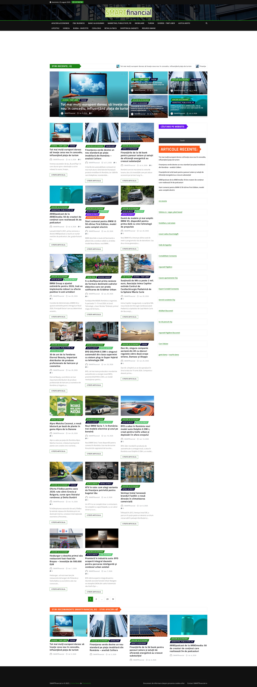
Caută (182, 140)
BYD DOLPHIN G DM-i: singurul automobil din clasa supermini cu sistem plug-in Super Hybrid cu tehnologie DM (101, 356)
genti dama (163, 355)
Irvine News (75, 683)
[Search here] (206, 23)
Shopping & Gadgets (129, 28)
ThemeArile (86, 683)
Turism (151, 23)
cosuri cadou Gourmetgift (168, 234)
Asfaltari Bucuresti (166, 311)
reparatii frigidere (165, 267)
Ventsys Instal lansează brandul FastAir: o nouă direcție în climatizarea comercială (133, 497)
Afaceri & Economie (60, 23)
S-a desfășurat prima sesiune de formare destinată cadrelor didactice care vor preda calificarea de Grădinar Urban (101, 285)
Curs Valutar (163, 344)
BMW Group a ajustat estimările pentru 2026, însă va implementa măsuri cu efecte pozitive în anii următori (66, 287)
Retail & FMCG (111, 28)
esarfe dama (174, 355)
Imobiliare (139, 23)
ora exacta (163, 201)
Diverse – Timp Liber (166, 23)
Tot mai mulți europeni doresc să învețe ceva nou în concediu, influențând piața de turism (147, 84)
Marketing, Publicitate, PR (119, 23)
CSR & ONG (96, 28)
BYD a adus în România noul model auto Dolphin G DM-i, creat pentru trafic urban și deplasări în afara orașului (135, 430)
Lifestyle (55, 28)
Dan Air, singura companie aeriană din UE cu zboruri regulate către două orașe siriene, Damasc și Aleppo (134, 352)
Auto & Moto (184, 23)
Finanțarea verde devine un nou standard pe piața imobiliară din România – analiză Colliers (188, 84)
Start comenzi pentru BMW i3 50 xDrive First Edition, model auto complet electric (86, 106)
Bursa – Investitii (80, 28)
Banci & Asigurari (96, 23)
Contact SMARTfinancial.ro (197, 683)
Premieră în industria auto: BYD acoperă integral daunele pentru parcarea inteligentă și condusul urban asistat (101, 562)
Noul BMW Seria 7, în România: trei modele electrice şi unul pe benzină (101, 429)
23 (107, 599)
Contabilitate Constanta (168, 256)
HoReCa (66, 28)
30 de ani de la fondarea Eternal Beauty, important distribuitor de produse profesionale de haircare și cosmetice (64, 360)
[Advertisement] (128, 46)
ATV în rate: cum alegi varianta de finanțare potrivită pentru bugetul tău (101, 490)
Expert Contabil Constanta (169, 289)
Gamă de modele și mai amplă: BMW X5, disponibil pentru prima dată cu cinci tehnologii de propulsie (137, 222)
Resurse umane (149, 28)
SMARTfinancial (60, 113)
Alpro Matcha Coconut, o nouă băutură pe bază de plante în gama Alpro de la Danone (65, 426)
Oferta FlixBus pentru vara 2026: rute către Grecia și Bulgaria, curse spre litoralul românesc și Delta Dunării (65, 493)
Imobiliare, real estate (167, 223)
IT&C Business (79, 23)
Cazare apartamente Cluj (168, 278)
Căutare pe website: (173, 126)
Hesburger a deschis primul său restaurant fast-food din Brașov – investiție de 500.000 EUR (66, 560)
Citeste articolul (58, 175)
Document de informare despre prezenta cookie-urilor (164, 683)
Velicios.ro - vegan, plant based (170, 212)
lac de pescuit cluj (165, 322)
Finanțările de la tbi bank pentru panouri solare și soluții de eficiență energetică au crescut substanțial (147, 108)
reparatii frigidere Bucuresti (169, 333)
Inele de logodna (165, 245)
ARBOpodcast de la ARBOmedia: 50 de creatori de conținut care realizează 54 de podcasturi (187, 107)
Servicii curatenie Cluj (167, 300)
